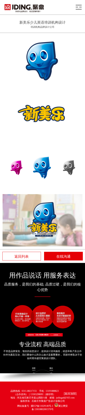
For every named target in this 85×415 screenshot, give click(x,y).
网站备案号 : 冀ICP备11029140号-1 (35, 406)
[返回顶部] (70, 393)
